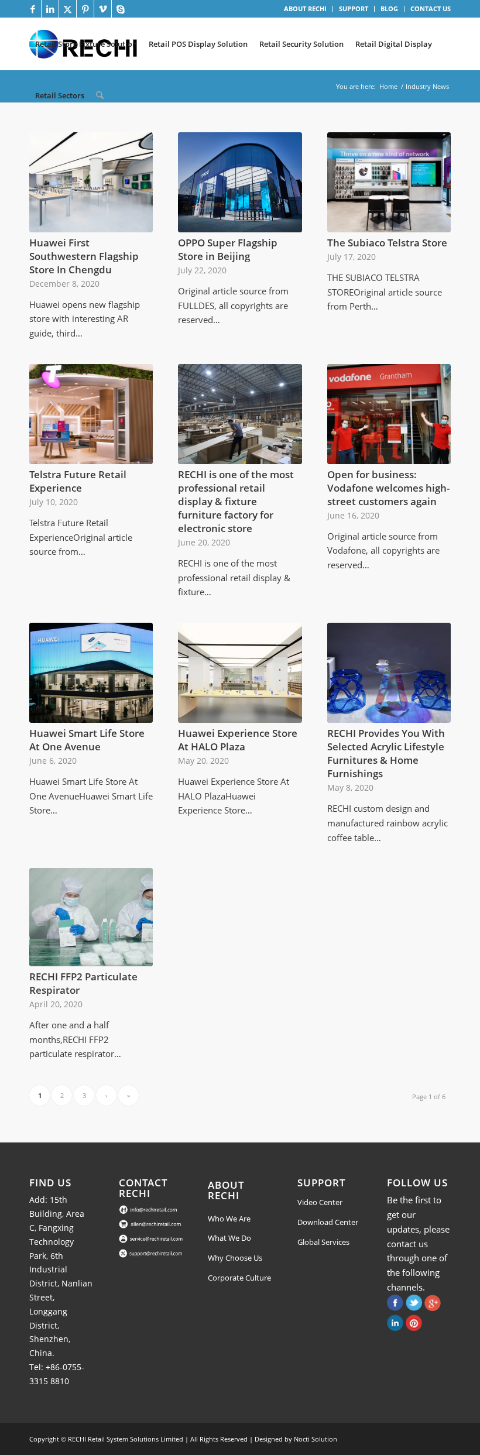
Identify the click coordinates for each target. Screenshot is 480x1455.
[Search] (99, 95)
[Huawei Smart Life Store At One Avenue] (91, 673)
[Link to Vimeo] (102, 9)
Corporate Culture (239, 1277)
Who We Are (229, 1218)
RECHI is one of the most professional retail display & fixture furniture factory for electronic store (236, 501)
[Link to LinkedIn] (50, 9)
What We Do (229, 1238)
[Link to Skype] (120, 9)
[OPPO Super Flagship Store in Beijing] (239, 182)
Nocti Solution (315, 1439)
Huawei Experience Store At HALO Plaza (237, 739)
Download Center (327, 1222)
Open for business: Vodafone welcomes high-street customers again (388, 488)
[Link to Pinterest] (85, 9)
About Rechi (226, 1190)
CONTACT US (430, 8)
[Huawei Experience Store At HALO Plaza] (239, 673)
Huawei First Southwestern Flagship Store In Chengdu (84, 256)
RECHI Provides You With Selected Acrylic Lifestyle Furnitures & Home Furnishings (386, 753)
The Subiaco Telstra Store (387, 242)
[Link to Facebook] (32, 9)
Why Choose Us (235, 1257)
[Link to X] (67, 9)
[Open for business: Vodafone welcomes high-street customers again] (389, 414)
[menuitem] (305, 9)
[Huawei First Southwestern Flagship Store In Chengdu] (91, 182)
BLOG (389, 8)
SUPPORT (353, 8)
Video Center (319, 1202)
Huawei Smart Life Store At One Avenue (87, 739)
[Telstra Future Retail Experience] (91, 414)
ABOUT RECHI (305, 8)
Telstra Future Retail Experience (77, 481)
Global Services (323, 1242)
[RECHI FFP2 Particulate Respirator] (91, 917)
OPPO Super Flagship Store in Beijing (227, 249)
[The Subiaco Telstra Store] (389, 182)
